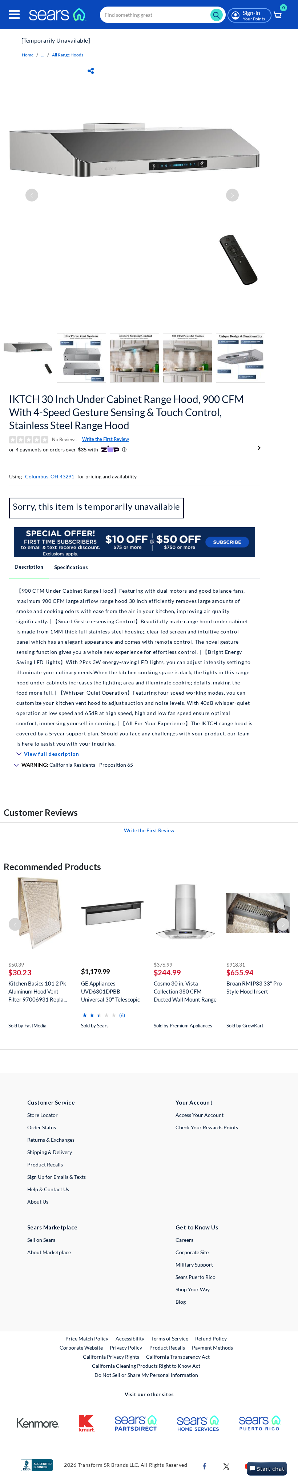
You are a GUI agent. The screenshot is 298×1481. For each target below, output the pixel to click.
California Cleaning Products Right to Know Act (146, 1366)
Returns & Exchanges (50, 1140)
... (42, 55)
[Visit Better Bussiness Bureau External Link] (37, 1464)
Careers (184, 1240)
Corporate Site (192, 1252)
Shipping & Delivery (49, 1152)
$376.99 (163, 964)
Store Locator (42, 1115)
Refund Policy (211, 1338)
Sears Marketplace (52, 1227)
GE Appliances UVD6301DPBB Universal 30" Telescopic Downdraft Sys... (110, 991)
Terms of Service (169, 1338)
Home (27, 55)
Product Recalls (45, 1164)
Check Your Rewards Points (207, 1127)
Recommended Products (52, 866)
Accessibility (130, 1338)
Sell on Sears (41, 1240)
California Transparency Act (178, 1357)
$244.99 (167, 972)
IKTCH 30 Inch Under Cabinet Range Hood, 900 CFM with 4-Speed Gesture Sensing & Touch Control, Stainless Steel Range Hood (126, 412)
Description (29, 567)
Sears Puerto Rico (196, 1277)
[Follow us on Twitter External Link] (226, 1465)
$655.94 (240, 972)
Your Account (194, 1102)
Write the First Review (105, 439)
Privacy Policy (126, 1347)
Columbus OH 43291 (49, 476)
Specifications (71, 567)
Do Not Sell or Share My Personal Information (146, 1375)
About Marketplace (49, 1252)
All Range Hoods (67, 55)
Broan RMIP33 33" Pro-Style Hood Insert (254, 987)
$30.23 (19, 972)
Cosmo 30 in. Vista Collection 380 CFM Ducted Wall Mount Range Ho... (185, 991)
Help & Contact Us (48, 1189)
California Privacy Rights (111, 1357)
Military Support (194, 1264)
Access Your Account (200, 1115)
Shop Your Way (193, 1289)
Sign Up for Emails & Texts (56, 1177)
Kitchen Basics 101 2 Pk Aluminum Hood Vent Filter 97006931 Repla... (37, 991)
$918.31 (235, 964)
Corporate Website (82, 1347)
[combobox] (163, 15)
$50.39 (16, 964)
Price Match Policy (86, 1338)
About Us (37, 1201)
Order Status (41, 1127)
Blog (181, 1302)
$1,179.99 (95, 972)
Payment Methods (212, 1347)
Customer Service (51, 1102)
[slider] (99, 1012)
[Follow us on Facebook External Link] (204, 1465)
